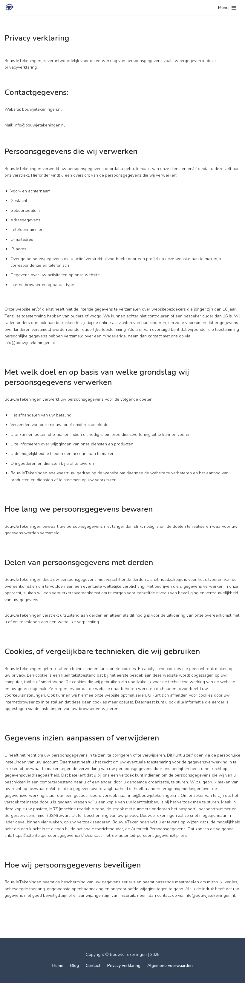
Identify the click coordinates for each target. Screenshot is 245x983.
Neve (9, 977)
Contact (93, 965)
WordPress (72, 977)
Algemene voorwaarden (170, 965)
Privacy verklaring (123, 965)
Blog (74, 965)
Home (57, 965)
